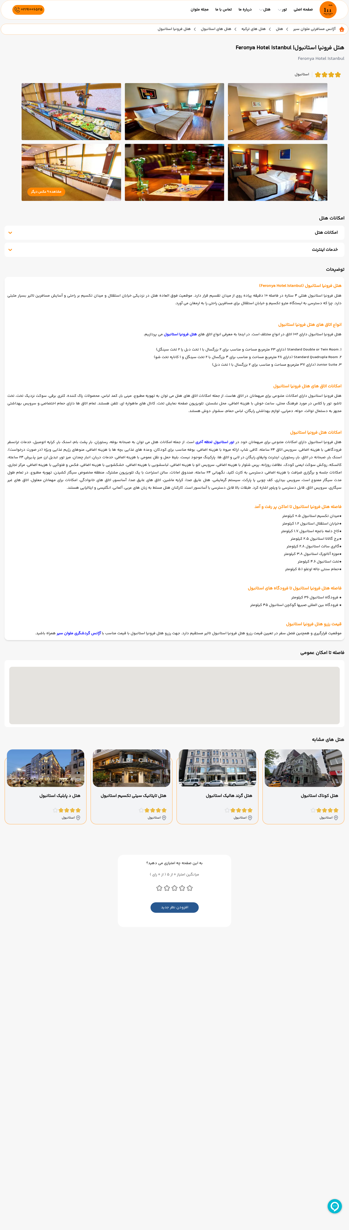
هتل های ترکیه (253, 29)
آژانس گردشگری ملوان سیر (79, 633)
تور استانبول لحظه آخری (214, 442)
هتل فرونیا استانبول (180, 334)
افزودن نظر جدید (174, 907)
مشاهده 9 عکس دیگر (46, 191)
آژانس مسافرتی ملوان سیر (314, 29)
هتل (279, 29)
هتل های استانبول (216, 29)
